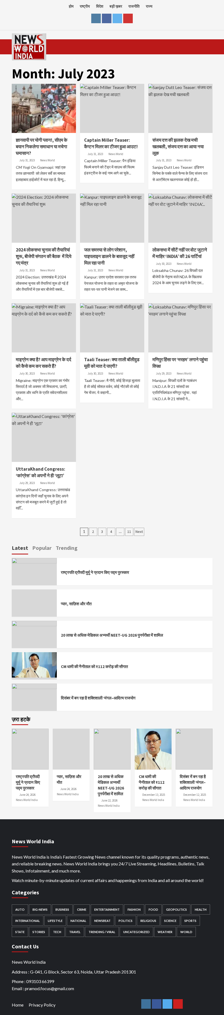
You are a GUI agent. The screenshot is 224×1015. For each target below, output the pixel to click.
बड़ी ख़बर (116, 6)
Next (139, 531)
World (186, 932)
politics (125, 920)
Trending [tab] (67, 547)
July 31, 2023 (27, 160)
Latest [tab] (20, 547)
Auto (20, 909)
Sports (190, 920)
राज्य (149, 6)
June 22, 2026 (109, 800)
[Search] (206, 46)
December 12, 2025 (194, 795)
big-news (40, 909)
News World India (27, 800)
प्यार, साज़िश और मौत (76, 603)
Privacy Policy (42, 1004)
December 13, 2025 (153, 795)
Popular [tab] (42, 547)
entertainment (107, 909)
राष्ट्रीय (85, 6)
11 (129, 531)
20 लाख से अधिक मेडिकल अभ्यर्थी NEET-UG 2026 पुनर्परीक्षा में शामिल (112, 635)
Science (170, 920)
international (27, 920)
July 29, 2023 (163, 373)
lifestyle (55, 920)
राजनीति (134, 6)
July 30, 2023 (163, 264)
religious (148, 920)
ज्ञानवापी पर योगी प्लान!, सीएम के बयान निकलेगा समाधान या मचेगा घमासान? (41, 146)
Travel (75, 932)
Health (201, 909)
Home (17, 1004)
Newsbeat (102, 920)
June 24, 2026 (27, 795)
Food (153, 909)
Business (62, 909)
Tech (57, 932)
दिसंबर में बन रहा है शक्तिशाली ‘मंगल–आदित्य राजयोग (98, 698)
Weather (165, 932)
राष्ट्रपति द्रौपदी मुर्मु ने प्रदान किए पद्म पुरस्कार (95, 572)
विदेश (99, 6)
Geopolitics (176, 909)
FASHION (134, 909)
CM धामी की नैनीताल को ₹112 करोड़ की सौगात (94, 666)
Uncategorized (136, 932)
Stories (39, 932)
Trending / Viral (102, 932)
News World (47, 160)
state (20, 932)
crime (81, 909)
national (78, 920)
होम (71, 6)
